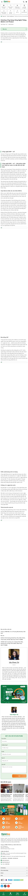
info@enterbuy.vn (5, 860)
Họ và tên (4, 738)
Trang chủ (4, 16)
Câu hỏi (3, 764)
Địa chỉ (3, 758)
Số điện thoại (5, 745)
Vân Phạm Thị (4, 24)
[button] (14, 694)
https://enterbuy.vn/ (6, 862)
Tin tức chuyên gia (10, 16)
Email (3, 751)
